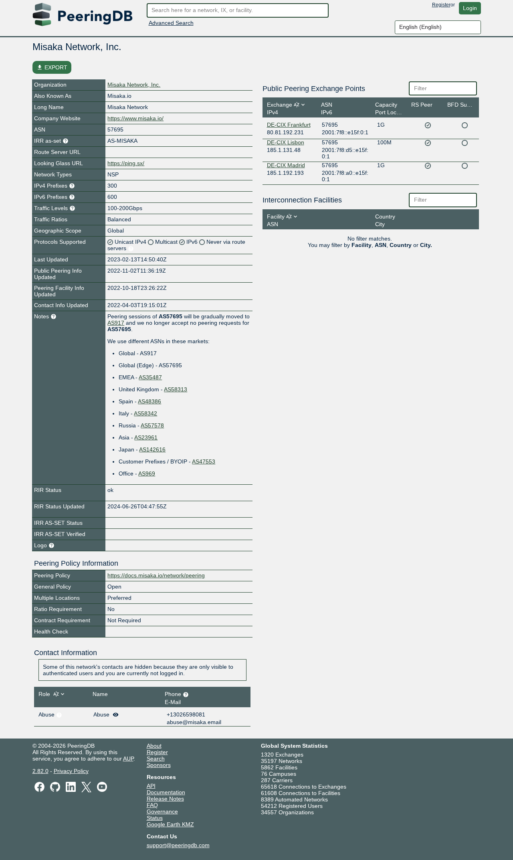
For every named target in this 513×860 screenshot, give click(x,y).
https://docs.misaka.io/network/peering (156, 575)
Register (441, 5)
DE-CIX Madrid (286, 165)
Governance (162, 811)
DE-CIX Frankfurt (289, 124)
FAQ (152, 805)
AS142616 (152, 449)
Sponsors (159, 765)
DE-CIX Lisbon (285, 142)
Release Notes (165, 798)
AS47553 (203, 461)
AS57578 (152, 425)
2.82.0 (40, 771)
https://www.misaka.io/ (135, 118)
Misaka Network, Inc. (133, 84)
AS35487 (150, 377)
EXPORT (51, 67)
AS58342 (145, 413)
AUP (128, 758)
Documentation (166, 792)
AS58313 (175, 389)
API (151, 786)
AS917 (115, 323)
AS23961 (146, 437)
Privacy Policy (71, 771)
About (154, 746)
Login (470, 8)
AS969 (146, 473)
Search (156, 758)
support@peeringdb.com (178, 845)
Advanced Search (171, 23)
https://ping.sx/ (125, 163)
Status (155, 818)
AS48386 (149, 401)
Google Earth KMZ (170, 824)
